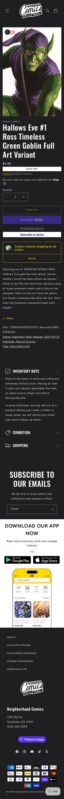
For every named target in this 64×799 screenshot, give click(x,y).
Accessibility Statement (21, 653)
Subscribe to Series (32, 234)
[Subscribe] (52, 509)
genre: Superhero (14, 336)
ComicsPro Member (19, 645)
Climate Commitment (20, 661)
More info (32, 258)
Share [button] (9, 318)
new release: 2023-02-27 (43, 336)
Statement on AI (17, 669)
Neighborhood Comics (26, 792)
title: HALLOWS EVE (16, 346)
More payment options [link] (32, 228)
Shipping (7, 174)
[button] (7, 11)
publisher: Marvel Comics (19, 341)
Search (11, 637)
